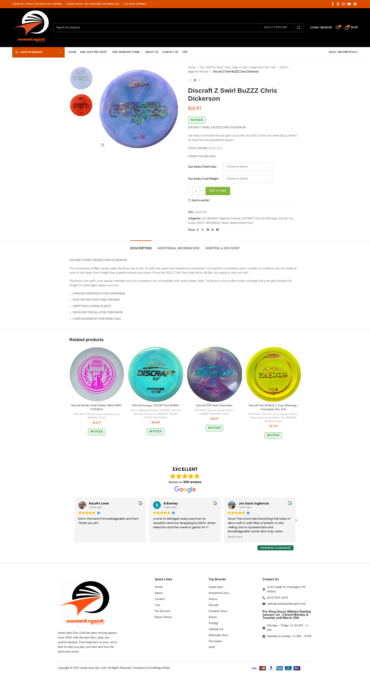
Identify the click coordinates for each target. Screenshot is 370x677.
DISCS (283, 67)
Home (191, 67)
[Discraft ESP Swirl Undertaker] (214, 374)
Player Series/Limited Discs (237, 223)
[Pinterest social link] (355, 4)
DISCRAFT (247, 218)
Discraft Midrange (266, 218)
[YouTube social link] (349, 4)
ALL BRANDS (210, 218)
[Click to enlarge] (103, 145)
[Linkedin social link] (212, 230)
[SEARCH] (298, 27)
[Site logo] (30, 27)
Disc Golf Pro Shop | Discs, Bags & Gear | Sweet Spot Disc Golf (237, 67)
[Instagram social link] (343, 4)
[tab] (141, 246)
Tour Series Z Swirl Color (202, 167)
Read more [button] (235, 537)
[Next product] (199, 80)
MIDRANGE (212, 223)
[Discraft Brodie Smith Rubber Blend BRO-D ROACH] (96, 374)
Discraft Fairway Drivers (220, 410)
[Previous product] (190, 80)
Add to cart (217, 191)
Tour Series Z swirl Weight (203, 179)
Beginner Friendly (198, 71)
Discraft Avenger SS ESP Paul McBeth (155, 405)
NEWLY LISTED (273, 421)
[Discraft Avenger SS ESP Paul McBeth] (155, 374)
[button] (296, 520)
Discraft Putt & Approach (100, 414)
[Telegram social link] (217, 230)
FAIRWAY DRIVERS (210, 414)
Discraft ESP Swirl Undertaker (214, 405)
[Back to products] (195, 80)
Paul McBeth (160, 417)
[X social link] (338, 4)
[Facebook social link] (332, 4)
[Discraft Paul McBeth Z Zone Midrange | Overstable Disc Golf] (273, 374)
